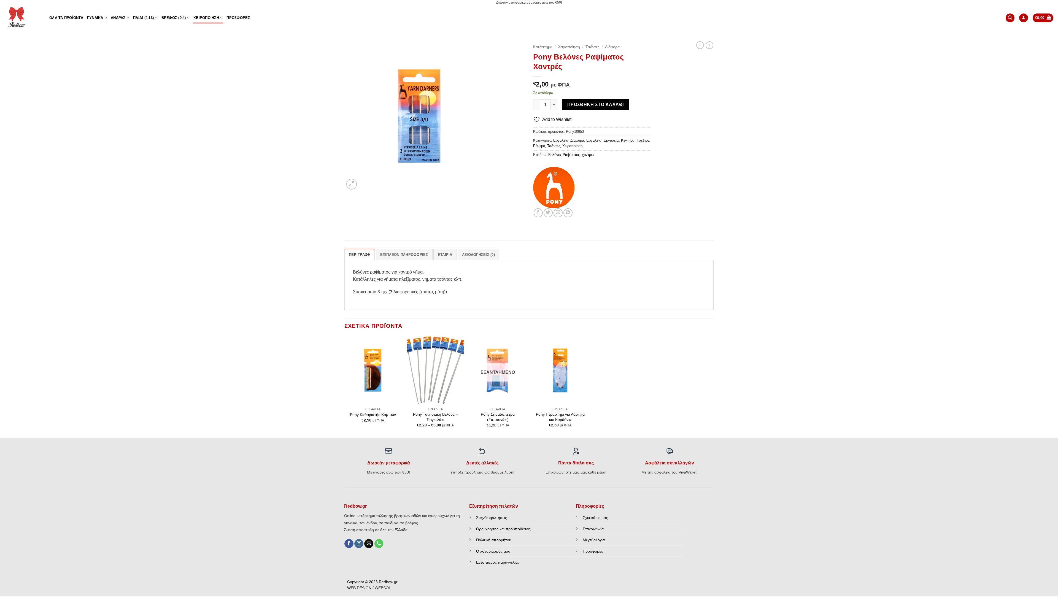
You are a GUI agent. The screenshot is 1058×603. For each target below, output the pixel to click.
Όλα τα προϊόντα (66, 18)
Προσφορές (238, 18)
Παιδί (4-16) (143, 18)
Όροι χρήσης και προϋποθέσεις (503, 529)
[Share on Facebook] (538, 212)
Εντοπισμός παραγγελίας (498, 562)
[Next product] (700, 45)
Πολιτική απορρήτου (493, 540)
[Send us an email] (368, 543)
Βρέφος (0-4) (173, 18)
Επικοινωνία (593, 529)
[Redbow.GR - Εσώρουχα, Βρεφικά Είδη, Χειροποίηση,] (22, 18)
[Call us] (379, 543)
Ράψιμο (539, 146)
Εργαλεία (560, 140)
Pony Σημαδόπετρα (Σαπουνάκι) (498, 417)
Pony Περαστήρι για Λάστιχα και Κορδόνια (560, 417)
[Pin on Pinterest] (568, 212)
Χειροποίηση (206, 18)
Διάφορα (612, 47)
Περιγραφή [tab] (359, 255)
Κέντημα (628, 140)
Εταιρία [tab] (445, 255)
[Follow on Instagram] (358, 543)
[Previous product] (709, 45)
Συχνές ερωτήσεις (491, 517)
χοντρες (588, 155)
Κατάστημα (542, 47)
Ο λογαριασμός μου (493, 551)
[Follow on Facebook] (348, 543)
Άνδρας (118, 18)
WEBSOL (383, 588)
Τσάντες (592, 47)
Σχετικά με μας (595, 517)
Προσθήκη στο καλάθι (595, 104)
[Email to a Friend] (558, 212)
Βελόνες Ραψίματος (564, 155)
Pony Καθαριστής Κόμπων (373, 414)
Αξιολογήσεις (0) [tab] (478, 255)
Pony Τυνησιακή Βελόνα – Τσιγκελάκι (435, 417)
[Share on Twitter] (548, 212)
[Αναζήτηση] (1010, 18)
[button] (1023, 18)
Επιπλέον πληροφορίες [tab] (404, 255)
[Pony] (553, 187)
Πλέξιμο (643, 140)
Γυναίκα (95, 18)
